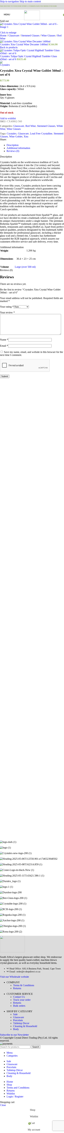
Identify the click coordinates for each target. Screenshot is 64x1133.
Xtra (26, 136)
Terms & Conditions (23, 985)
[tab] (13, 145)
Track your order (22, 999)
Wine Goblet (15, 136)
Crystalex (12, 133)
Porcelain (18, 1020)
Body (16, 1029)
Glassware (14, 35)
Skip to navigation (10, 1)
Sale (15, 1014)
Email (4, 345)
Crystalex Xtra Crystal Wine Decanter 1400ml (24, 44)
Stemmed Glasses (30, 35)
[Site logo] (32, 19)
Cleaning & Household (25, 1026)
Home (3, 35)
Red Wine (30, 126)
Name (4, 339)
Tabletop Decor (21, 1023)
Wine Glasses (48, 35)
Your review (7, 312)
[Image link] (12, 951)
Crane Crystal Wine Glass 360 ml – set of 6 (29, 468)
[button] (6, 477)
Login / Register (15, 1096)
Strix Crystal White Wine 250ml (21, 658)
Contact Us (19, 996)
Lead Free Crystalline (41, 133)
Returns (17, 988)
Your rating (7, 306)
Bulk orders (19, 1005)
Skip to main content (30, 1)
